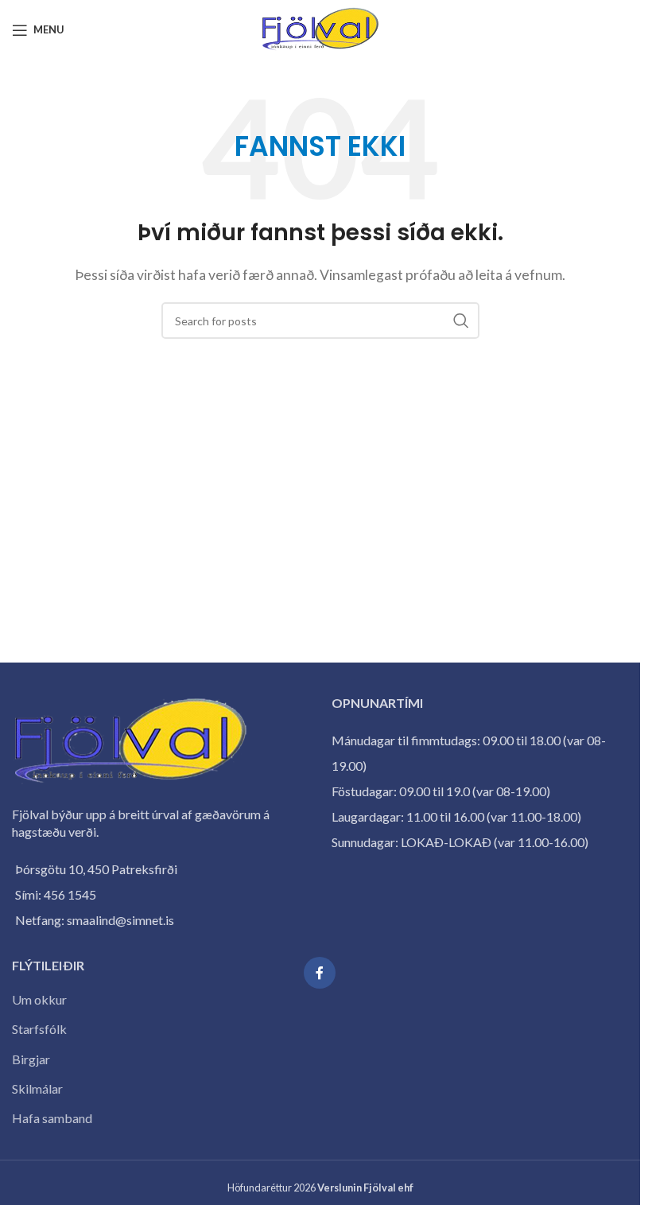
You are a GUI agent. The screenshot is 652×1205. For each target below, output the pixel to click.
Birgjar (31, 1059)
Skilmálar (37, 1088)
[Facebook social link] (320, 973)
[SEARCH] (461, 320)
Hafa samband (52, 1117)
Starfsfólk (39, 1028)
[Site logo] (320, 28)
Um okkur (39, 999)
